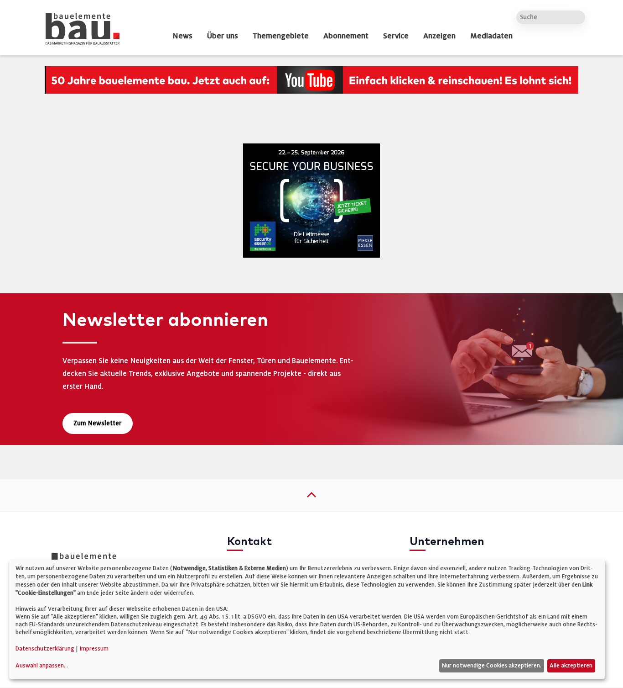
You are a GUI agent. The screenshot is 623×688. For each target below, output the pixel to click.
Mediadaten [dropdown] (491, 36)
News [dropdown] (182, 36)
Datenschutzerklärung (45, 649)
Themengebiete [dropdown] (281, 36)
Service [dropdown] (396, 36)
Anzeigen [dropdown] (439, 36)
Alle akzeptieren (571, 665)
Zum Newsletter (97, 423)
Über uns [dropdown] (222, 36)
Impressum (94, 649)
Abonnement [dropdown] (346, 36)
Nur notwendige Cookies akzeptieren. (491, 665)
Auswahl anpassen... (42, 665)
